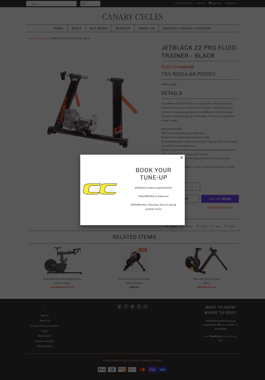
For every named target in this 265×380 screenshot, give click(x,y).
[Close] (181, 158)
